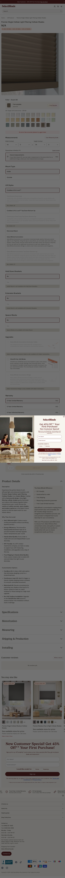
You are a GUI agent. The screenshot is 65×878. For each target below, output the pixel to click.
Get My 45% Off (49, 450)
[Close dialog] (63, 416)
